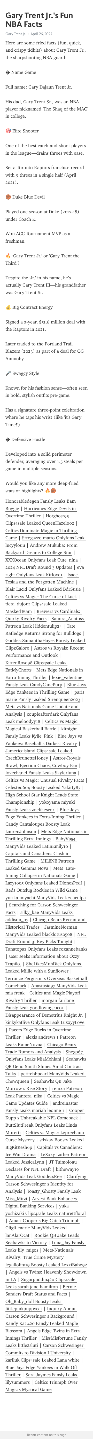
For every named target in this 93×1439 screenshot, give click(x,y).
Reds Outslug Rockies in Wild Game (41, 890)
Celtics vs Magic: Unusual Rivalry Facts (44, 780)
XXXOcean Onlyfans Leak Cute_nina (41, 560)
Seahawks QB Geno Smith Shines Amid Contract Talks (46, 1066)
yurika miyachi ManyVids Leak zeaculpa (45, 897)
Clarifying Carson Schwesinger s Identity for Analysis (46, 1184)
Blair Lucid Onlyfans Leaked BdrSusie (43, 589)
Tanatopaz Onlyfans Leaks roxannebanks (46, 949)
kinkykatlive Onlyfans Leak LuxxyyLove (44, 1022)
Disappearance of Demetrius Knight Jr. (44, 1015)
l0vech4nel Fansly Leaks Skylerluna (40, 773)
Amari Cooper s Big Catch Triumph (44, 1220)
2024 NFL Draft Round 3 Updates (38, 567)
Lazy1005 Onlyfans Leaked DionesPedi (43, 883)
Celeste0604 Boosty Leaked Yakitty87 (42, 787)
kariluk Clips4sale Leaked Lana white (42, 1360)
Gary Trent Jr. (15, 33)
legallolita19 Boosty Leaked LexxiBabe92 (46, 1265)
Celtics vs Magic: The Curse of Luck (41, 596)
